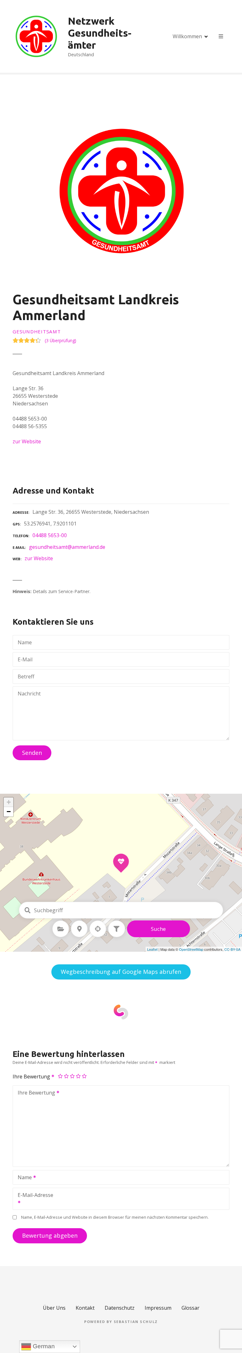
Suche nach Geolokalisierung (98, 929)
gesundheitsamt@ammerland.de (67, 546)
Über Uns (54, 1307)
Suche (158, 928)
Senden (32, 752)
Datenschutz (120, 1307)
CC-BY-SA (232, 949)
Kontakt (85, 1307)
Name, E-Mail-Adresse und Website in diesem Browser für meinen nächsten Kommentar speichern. (115, 1217)
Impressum (158, 1307)
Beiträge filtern (116, 929)
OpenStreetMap (191, 949)
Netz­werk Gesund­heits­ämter (99, 33)
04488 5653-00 (49, 535)
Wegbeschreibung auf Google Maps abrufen (121, 971)
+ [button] (9, 802)
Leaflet (152, 949)
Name (23, 1178)
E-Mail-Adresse (33, 1199)
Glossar (190, 1307)
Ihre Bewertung (32, 1076)
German (43, 1346)
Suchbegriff (27, 910)
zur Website (27, 441)
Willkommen (187, 36)
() (60, 340)
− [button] (9, 812)
